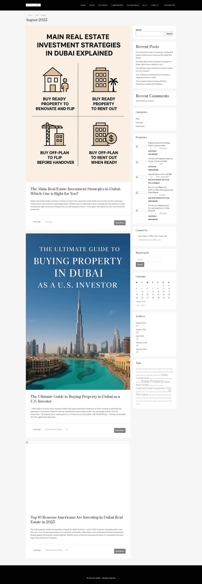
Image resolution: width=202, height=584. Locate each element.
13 (148, 292)
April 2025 (140, 336)
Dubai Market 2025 (162, 378)
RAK (144, 398)
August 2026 (141, 323)
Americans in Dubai (141, 372)
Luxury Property (150, 391)
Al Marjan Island (146, 369)
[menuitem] (168, 5)
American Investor (157, 369)
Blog (145, 5)
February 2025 (141, 343)
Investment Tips (162, 388)
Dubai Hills (150, 375)
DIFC (168, 372)
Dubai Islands (153, 378)
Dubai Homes (157, 375)
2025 (36, 15)
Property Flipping (161, 395)
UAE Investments (163, 401)
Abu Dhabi (139, 369)
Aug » (143, 305)
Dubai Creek (142, 375)
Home (83, 5)
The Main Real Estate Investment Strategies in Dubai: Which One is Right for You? (76, 191)
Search (138, 30)
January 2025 (141, 349)
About (92, 5)
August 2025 (141, 329)
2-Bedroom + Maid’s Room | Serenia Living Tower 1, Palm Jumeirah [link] (158, 208)
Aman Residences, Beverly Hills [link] (160, 174)
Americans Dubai (167, 369)
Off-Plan (165, 391)
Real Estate (57, 429)
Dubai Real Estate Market (156, 385)
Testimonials (133, 5)
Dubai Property (152, 381)
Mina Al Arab (158, 391)
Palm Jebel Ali (152, 395)
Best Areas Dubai (152, 372)
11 (137, 292)
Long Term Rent (140, 391)
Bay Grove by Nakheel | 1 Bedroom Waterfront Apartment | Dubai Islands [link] (160, 190)
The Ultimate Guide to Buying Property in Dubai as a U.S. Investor (75, 399)
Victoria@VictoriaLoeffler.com (149, 240)
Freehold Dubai (144, 388)
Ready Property (159, 398)
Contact (154, 5)
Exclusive (102, 5)
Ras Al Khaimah (150, 398)
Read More (120, 223)
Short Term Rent (144, 401)
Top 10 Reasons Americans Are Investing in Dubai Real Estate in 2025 (77, 520)
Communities (117, 5)
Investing (48, 222)
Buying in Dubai (162, 372)
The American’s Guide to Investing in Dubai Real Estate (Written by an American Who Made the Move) (154, 55)
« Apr (138, 305)
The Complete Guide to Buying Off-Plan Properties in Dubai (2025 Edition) (151, 82)
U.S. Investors (154, 401)
